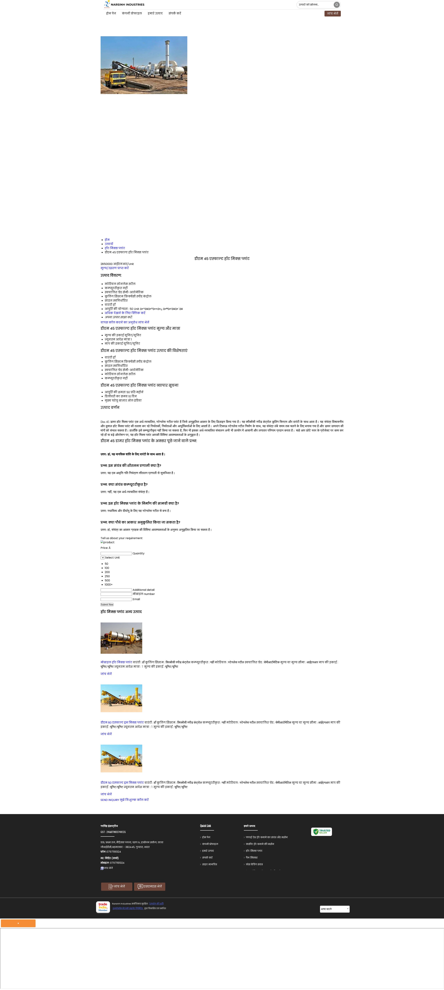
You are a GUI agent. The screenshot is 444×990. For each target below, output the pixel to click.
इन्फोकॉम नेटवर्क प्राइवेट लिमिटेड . (128, 908)
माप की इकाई (114, 344)
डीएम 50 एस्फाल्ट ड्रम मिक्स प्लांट (122, 783)
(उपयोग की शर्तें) (156, 903)
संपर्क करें (175, 13)
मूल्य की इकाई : (161, 667)
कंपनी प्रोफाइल (132, 13)
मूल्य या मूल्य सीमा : (299, 662)
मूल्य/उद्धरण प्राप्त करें (115, 268)
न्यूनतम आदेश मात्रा (117, 339)
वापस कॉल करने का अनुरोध (119, 322)
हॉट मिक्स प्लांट (254, 851)
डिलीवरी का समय (116, 396)
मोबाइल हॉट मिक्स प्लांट (116, 662)
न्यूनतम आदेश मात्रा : (128, 667)
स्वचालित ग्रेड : (262, 662)
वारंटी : (138, 662)
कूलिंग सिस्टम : (167, 662)
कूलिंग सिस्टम (114, 362)
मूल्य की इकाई (114, 335)
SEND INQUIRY (110, 800)
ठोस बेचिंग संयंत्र (254, 864)
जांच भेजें (332, 14)
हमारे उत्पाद (155, 13)
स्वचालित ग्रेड (113, 370)
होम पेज (111, 13)
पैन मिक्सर (252, 857)
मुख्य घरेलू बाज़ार (116, 401)
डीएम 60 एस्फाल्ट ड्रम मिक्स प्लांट (122, 723)
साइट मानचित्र (209, 864)
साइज (108, 366)
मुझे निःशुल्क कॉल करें (134, 800)
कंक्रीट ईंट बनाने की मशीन (260, 844)
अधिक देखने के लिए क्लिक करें (125, 313)
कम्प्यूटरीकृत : (202, 662)
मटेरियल (110, 374)
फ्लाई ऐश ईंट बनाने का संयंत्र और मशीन (267, 837)
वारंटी (108, 357)
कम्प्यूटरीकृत (113, 378)
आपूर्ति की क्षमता (115, 392)
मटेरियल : (229, 662)
